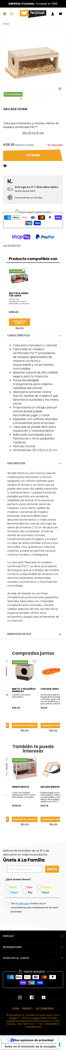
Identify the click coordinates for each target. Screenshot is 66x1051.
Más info (20, 328)
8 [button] (42, 99)
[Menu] (4, 13)
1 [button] (21, 99)
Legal (15, 1008)
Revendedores (12, 947)
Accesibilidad (45, 1008)
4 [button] (31, 99)
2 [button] (25, 99)
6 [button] (36, 99)
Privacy (27, 1008)
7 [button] (39, 99)
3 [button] (28, 99)
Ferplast (8, 936)
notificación (23, 903)
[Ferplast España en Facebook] (29, 997)
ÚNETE (52, 869)
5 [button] (33, 99)
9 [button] (45, 99)
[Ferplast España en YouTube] (40, 997)
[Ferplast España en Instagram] (20, 997)
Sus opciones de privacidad (34, 1040)
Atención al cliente (16, 958)
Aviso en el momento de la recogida (30, 1046)
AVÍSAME (33, 155)
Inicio (6, 23)
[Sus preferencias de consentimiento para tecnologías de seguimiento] (59, 1044)
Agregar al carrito (19, 322)
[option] (33, 4)
